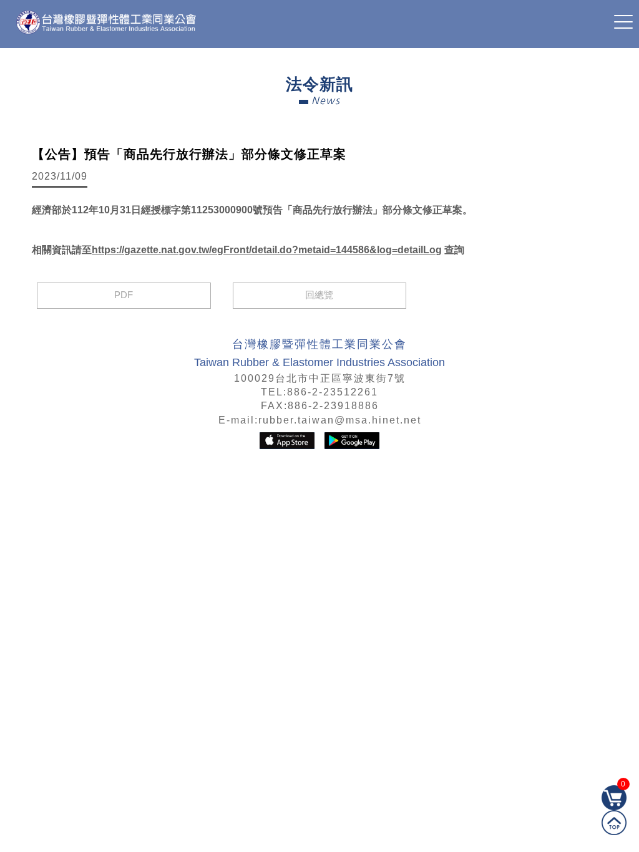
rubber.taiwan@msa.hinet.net (339, 420)
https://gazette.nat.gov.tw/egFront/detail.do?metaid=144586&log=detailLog (267, 249)
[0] (614, 806)
